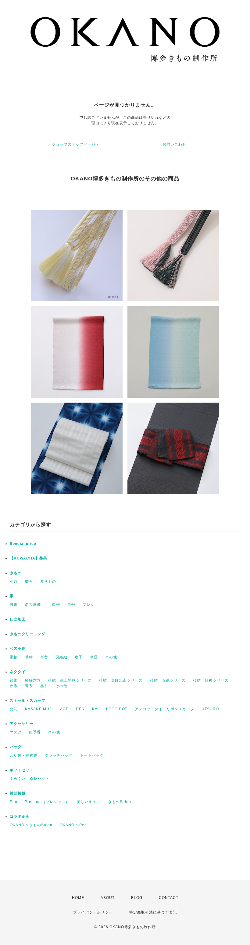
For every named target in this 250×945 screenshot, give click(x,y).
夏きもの (48, 581)
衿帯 (14, 680)
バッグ (16, 747)
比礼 (14, 709)
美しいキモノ (89, 802)
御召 (29, 581)
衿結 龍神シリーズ (211, 680)
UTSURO (210, 709)
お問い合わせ (174, 144)
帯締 (29, 657)
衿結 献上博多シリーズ (70, 680)
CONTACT (168, 898)
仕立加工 (18, 619)
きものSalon (119, 802)
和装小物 (18, 648)
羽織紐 (61, 657)
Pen (13, 802)
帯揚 (14, 657)
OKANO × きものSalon (31, 825)
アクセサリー (22, 724)
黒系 (44, 686)
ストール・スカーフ (27, 700)
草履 (94, 657)
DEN (80, 709)
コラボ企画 (20, 816)
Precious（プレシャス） (47, 802)
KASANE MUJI (39, 709)
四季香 (35, 732)
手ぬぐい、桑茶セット (29, 779)
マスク (16, 732)
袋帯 (14, 605)
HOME (78, 898)
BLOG (136, 898)
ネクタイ (18, 672)
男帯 (71, 605)
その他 (111, 657)
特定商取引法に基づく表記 (153, 912)
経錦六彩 (33, 680)
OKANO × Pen (73, 825)
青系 (29, 686)
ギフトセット (22, 770)
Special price (23, 543)
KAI (95, 709)
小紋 (14, 581)
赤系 (14, 686)
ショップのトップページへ (75, 144)
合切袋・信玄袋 (24, 755)
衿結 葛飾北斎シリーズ (121, 680)
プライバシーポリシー (93, 912)
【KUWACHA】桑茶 (28, 558)
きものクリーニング (27, 634)
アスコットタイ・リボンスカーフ (164, 709)
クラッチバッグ (59, 755)
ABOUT (108, 898)
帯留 (44, 657)
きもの (16, 573)
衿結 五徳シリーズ (168, 680)
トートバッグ (92, 755)
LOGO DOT (116, 709)
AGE (64, 709)
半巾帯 (54, 605)
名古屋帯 (33, 605)
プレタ (89, 605)
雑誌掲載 (18, 793)
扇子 (79, 657)
